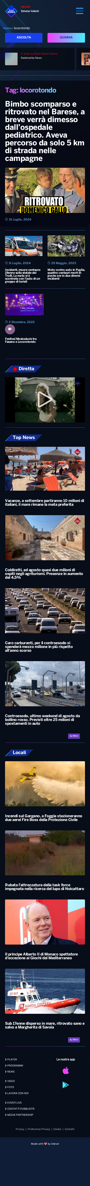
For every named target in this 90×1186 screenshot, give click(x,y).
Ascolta (24, 37)
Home (8, 28)
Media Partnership (20, 1115)
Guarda (66, 37)
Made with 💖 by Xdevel (45, 1144)
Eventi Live (14, 1103)
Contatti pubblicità (21, 1109)
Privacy (20, 1129)
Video (11, 1081)
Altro (73, 736)
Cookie (57, 1129)
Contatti (70, 1129)
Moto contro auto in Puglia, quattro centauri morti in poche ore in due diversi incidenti (66, 274)
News (11, 1072)
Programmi (15, 1066)
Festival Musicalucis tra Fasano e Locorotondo (20, 340)
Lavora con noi (17, 1093)
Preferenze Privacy (39, 1129)
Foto (10, 1087)
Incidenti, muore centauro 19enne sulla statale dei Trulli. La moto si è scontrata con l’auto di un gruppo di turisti (23, 276)
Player (12, 1059)
